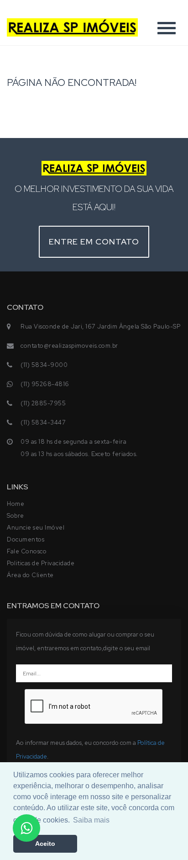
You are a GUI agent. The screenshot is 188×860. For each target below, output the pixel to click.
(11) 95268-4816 (45, 384)
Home (15, 504)
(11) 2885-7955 (43, 403)
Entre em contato (94, 241)
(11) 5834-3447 (43, 422)
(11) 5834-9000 (44, 365)
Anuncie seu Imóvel (35, 527)
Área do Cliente (30, 575)
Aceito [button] (45, 843)
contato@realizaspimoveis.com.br (69, 346)
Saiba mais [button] (91, 820)
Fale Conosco (27, 551)
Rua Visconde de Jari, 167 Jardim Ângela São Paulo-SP (100, 326)
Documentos (25, 539)
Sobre (15, 516)
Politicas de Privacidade (40, 563)
